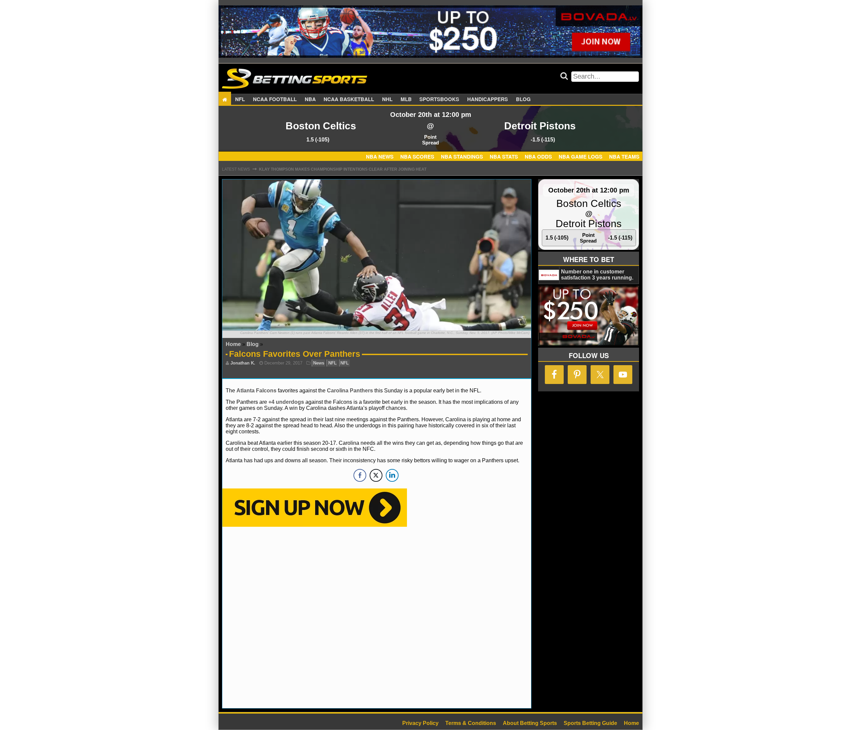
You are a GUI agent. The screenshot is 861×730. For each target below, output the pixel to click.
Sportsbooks (439, 99)
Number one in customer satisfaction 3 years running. (597, 275)
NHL (387, 99)
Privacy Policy (420, 723)
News (318, 363)
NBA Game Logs (580, 156)
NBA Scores (417, 156)
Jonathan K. (242, 363)
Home (233, 344)
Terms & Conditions (470, 723)
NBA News (380, 156)
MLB (406, 99)
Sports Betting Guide (590, 723)
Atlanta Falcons (256, 390)
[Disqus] (376, 617)
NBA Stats (504, 156)
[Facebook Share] (359, 475)
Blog (523, 99)
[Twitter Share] (376, 475)
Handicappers (487, 99)
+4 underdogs (286, 402)
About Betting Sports (530, 723)
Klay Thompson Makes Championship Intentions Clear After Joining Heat (342, 169)
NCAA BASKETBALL (349, 99)
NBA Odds (538, 156)
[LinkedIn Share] (392, 475)
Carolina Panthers (350, 390)
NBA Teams (624, 156)
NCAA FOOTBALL (275, 99)
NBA (310, 99)
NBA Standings (462, 156)
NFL (240, 99)
